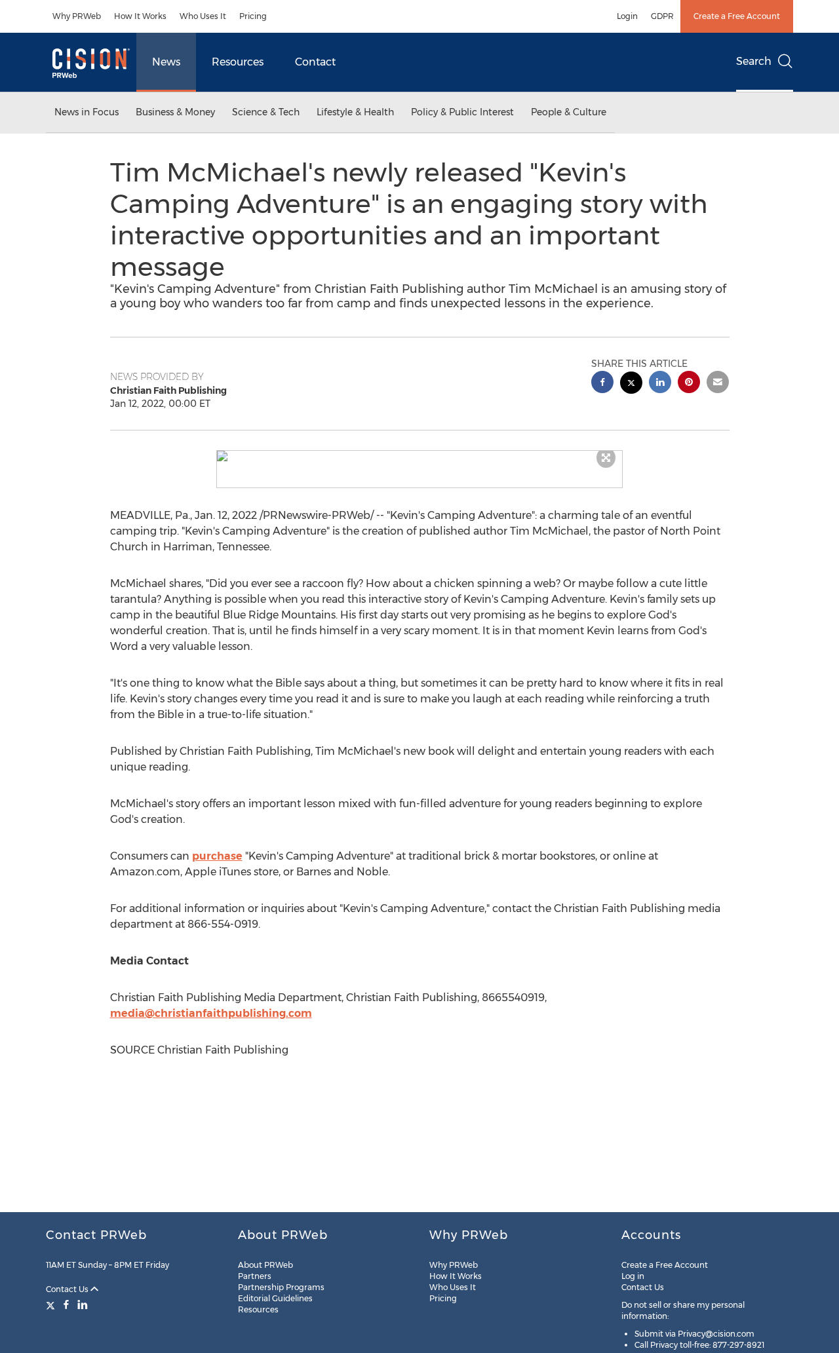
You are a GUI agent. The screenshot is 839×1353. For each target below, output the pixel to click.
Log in (632, 1276)
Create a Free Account (736, 16)
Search (753, 61)
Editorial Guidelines (275, 1298)
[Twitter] (52, 1304)
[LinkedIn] (82, 1304)
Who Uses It (203, 16)
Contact (315, 62)
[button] (419, 456)
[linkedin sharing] (660, 383)
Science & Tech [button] (266, 112)
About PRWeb (265, 1265)
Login (627, 16)
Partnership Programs (281, 1287)
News (166, 62)
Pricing (253, 16)
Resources (237, 62)
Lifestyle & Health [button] (355, 112)
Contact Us (68, 1289)
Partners (254, 1276)
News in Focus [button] (86, 112)
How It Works (140, 16)
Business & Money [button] (175, 112)
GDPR (662, 16)
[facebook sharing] (602, 383)
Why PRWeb (76, 16)
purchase (217, 856)
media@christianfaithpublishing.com (211, 1013)
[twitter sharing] (631, 384)
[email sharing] (718, 383)
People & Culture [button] (568, 112)
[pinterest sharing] (689, 383)
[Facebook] (66, 1304)
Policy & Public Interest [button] (462, 112)
